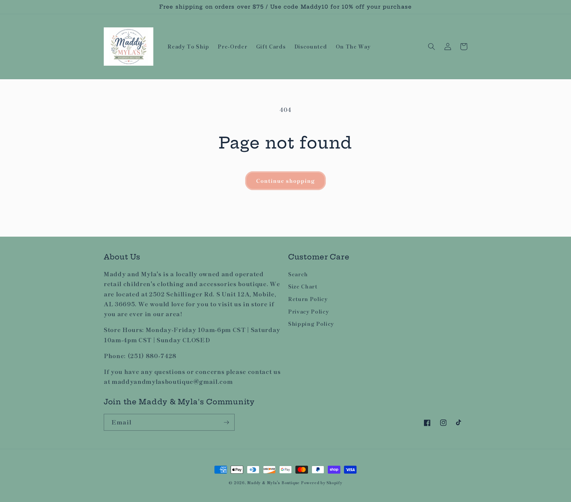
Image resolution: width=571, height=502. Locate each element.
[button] (431, 46)
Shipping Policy (311, 323)
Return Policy (308, 298)
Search (298, 274)
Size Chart (303, 286)
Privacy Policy (308, 311)
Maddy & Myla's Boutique (274, 482)
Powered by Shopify (321, 482)
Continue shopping (285, 180)
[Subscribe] (226, 422)
